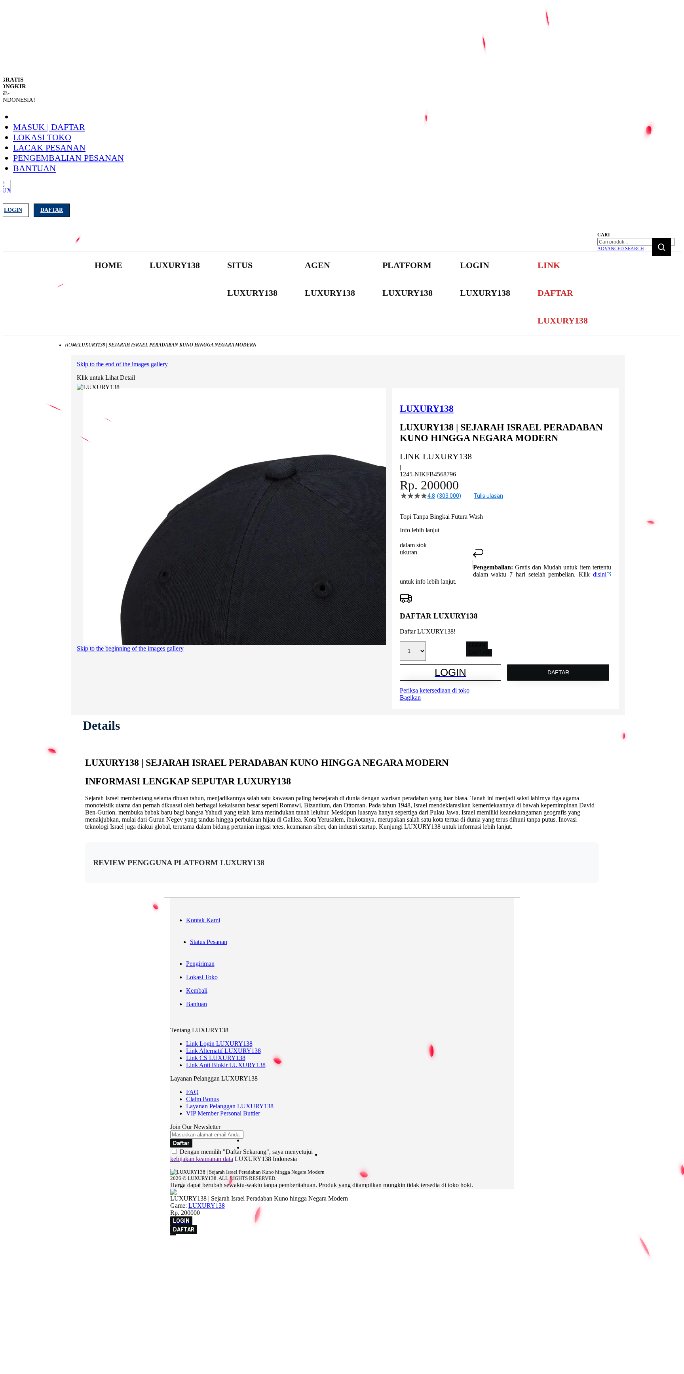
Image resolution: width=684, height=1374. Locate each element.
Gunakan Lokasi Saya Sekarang (43, 1261)
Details (101, 725)
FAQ (192, 1092)
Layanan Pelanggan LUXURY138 (230, 1106)
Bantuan (34, 168)
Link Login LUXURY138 (219, 1043)
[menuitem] (108, 265)
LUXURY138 (206, 1205)
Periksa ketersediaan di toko (434, 690)
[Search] (661, 247)
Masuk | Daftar (49, 127)
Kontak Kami (203, 920)
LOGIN (477, 645)
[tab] (101, 725)
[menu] (342, 293)
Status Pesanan (208, 941)
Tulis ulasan (488, 496)
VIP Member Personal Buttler (223, 1113)
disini (599, 574)
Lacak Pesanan (49, 147)
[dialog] (342, 1250)
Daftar (51, 210)
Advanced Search (620, 248)
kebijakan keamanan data (201, 1158)
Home (72, 345)
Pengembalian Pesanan (68, 158)
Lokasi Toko (42, 137)
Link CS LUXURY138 (215, 1057)
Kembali (196, 990)
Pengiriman (200, 963)
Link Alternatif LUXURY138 (223, 1050)
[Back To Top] (173, 1234)
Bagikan (410, 697)
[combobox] (636, 242)
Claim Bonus (202, 1099)
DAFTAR (479, 653)
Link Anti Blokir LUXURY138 (226, 1065)
